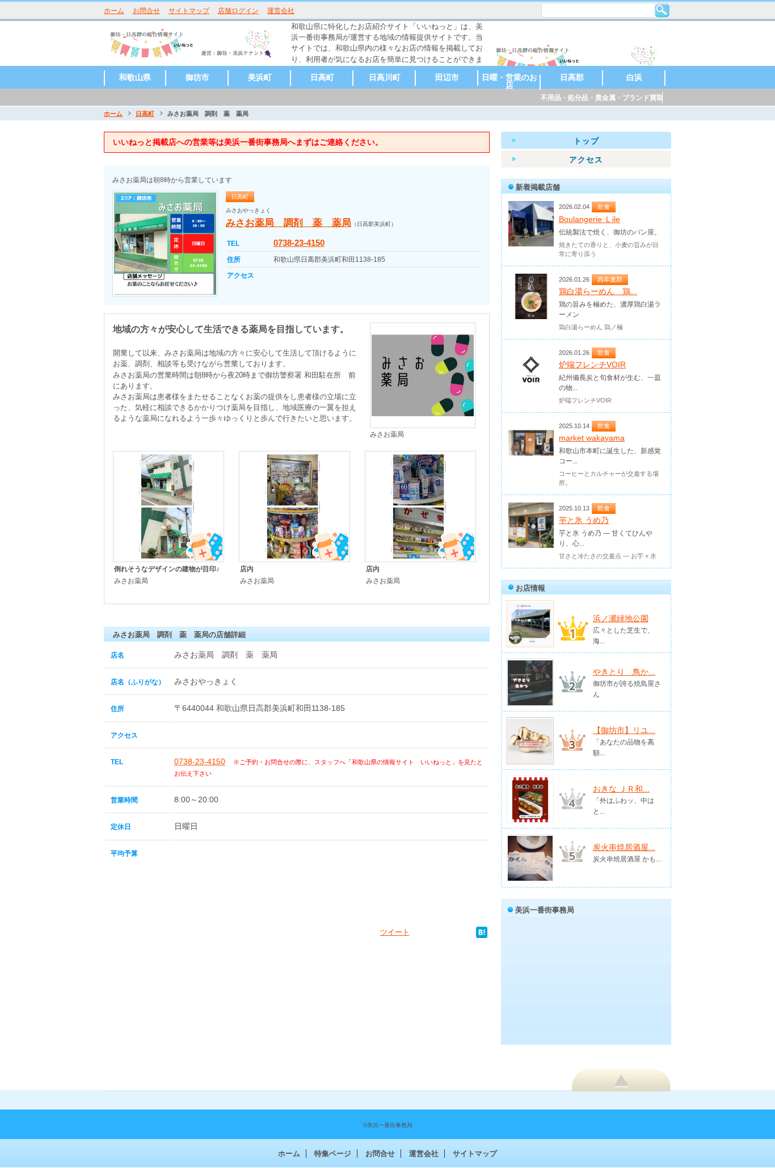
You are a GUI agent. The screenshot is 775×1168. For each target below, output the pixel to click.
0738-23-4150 (299, 243)
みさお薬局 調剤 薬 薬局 (288, 222)
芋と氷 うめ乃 (584, 520)
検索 (662, 10)
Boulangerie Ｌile (589, 219)
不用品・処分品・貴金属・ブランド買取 (602, 98)
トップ (586, 140)
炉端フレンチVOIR (592, 364)
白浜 (634, 77)
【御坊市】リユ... (624, 730)
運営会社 (280, 10)
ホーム (114, 10)
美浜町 (260, 77)
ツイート (395, 932)
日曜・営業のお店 (509, 81)
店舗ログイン (238, 10)
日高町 (322, 77)
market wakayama (592, 437)
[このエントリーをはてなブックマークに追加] (481, 932)
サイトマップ (189, 10)
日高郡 (572, 77)
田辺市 (447, 77)
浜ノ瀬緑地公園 (620, 618)
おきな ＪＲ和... (621, 788)
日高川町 (385, 77)
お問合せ (146, 10)
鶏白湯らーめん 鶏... (598, 291)
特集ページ (332, 1153)
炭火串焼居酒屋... (624, 847)
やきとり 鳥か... (624, 671)
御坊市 (197, 77)
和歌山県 (135, 77)
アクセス (586, 159)
